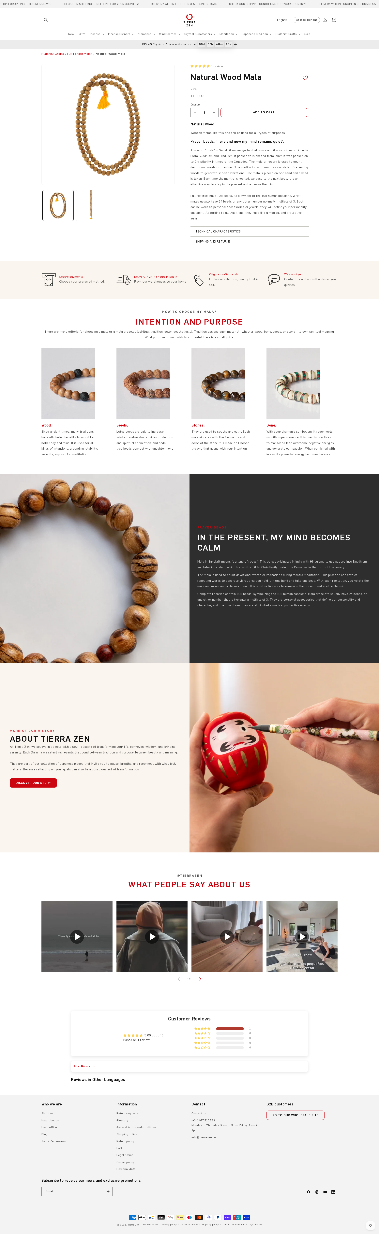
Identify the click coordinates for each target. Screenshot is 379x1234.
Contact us (198, 1113)
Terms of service (189, 1224)
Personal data (126, 1169)
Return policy (125, 1141)
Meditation (227, 34)
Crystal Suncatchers (198, 34)
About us (47, 1113)
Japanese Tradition (255, 34)
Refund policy (150, 1224)
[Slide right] (200, 979)
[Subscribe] (108, 1191)
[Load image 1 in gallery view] (58, 205)
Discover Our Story (33, 783)
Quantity (195, 104)
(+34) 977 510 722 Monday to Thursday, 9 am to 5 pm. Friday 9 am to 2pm (225, 1125)
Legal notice (124, 1155)
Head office (49, 1127)
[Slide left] (179, 979)
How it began (50, 1120)
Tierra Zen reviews (54, 1141)
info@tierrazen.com (205, 1137)
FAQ (119, 1148)
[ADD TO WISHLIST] (304, 78)
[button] (45, 20)
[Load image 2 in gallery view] (91, 205)
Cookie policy (125, 1162)
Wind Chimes (168, 34)
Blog (44, 1134)
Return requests (127, 1113)
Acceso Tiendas (306, 19)
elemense (144, 34)
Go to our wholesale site (295, 1115)
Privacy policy (169, 1224)
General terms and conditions (136, 1127)
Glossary (122, 1120)
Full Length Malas (79, 54)
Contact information (233, 1224)
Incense (95, 34)
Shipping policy (126, 1134)
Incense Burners (119, 34)
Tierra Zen (133, 1225)
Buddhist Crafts (286, 34)
